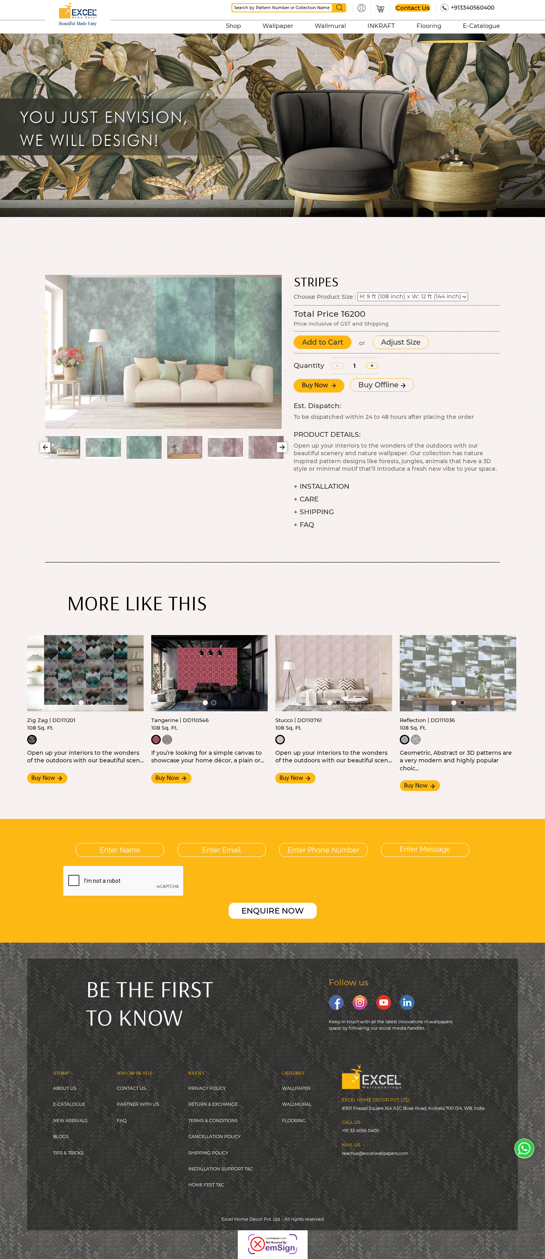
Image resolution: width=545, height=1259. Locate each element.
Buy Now (316, 385)
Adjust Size (401, 342)
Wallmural (330, 26)
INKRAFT (381, 26)
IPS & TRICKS (69, 1153)
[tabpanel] (85, 673)
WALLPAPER (296, 1088)
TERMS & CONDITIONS (213, 1120)
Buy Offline (379, 385)
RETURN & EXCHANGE (213, 1104)
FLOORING (294, 1120)
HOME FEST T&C (206, 1185)
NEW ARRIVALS (70, 1120)
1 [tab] (81, 702)
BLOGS (61, 1136)
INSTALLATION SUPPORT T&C (220, 1169)
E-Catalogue (481, 26)
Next (282, 447)
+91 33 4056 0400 (360, 1130)
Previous (45, 447)
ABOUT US (65, 1088)
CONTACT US (131, 1088)
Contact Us (413, 8)
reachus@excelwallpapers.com (375, 1153)
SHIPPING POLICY (208, 1153)
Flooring (429, 26)
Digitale (325, 1238)
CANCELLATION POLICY (214, 1136)
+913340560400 (472, 7)
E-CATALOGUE (69, 1104)
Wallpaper (278, 26)
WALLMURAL (297, 1104)
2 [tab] (89, 702)
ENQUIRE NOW (272, 911)
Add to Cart (322, 342)
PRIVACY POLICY (207, 1088)
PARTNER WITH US (138, 1104)
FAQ (121, 1120)
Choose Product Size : (325, 296)
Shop (233, 26)
